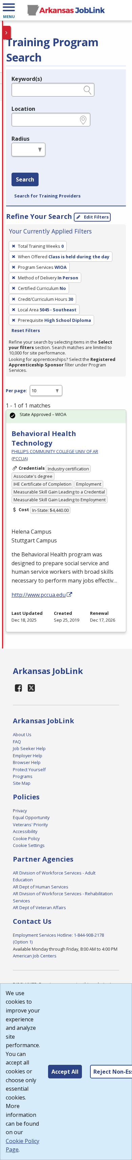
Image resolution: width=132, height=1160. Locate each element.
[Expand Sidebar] (7, 32)
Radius (20, 138)
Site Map (21, 783)
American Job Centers (35, 956)
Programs (22, 776)
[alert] (66, 416)
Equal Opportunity (31, 817)
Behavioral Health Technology (44, 438)
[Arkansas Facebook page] (18, 687)
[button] (9, 10)
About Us (22, 734)
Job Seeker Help (29, 748)
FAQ (17, 742)
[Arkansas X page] (31, 687)
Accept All (65, 1071)
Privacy (20, 811)
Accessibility (25, 831)
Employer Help (27, 755)
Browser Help (27, 762)
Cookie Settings (29, 845)
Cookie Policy (26, 838)
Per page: (16, 390)
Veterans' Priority (30, 824)
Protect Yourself (29, 769)
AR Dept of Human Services (40, 887)
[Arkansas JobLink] (66, 10)
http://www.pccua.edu (39, 595)
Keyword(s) (27, 79)
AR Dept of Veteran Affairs (39, 907)
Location (23, 108)
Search (25, 179)
